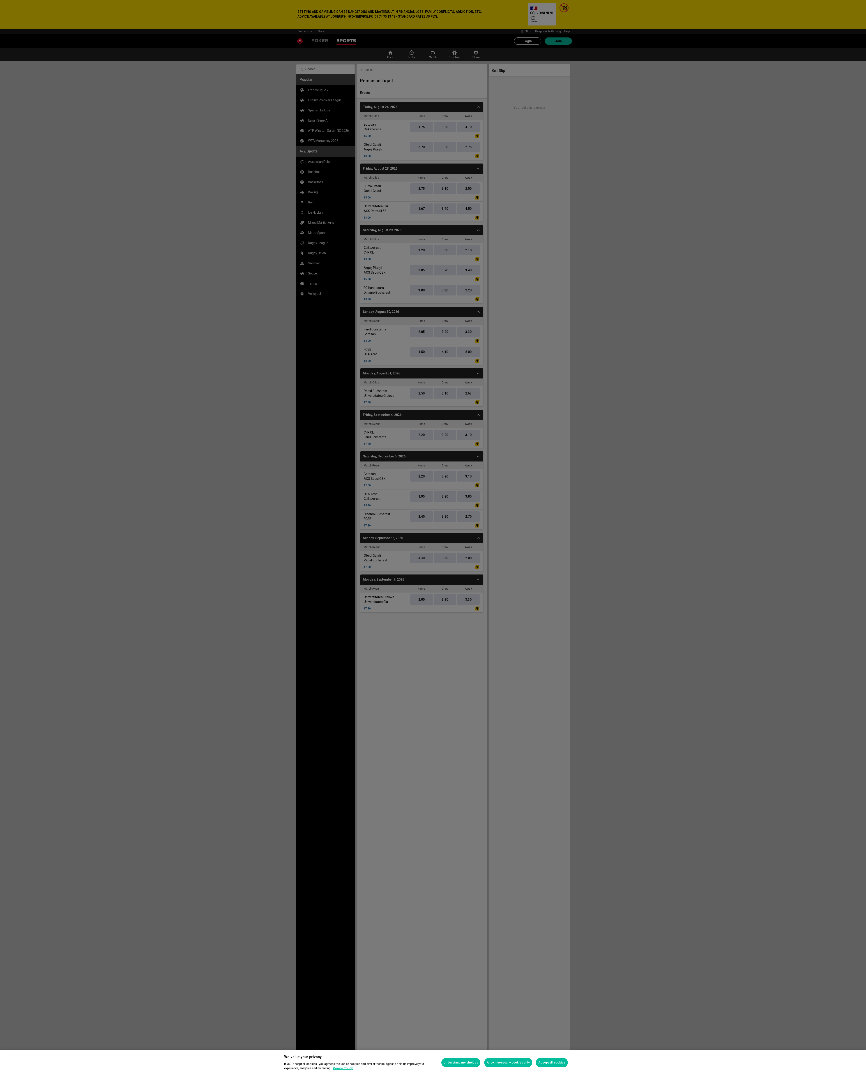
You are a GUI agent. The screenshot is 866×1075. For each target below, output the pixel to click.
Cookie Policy (343, 1068)
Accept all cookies (551, 1062)
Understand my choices (461, 1062)
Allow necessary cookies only (508, 1062)
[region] (433, 1062)
